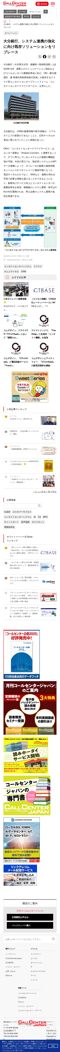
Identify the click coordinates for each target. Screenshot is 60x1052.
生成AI (7, 511)
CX (39, 516)
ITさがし (21, 1001)
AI (35, 516)
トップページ (10, 954)
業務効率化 (9, 526)
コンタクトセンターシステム (17, 266)
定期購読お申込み (20, 917)
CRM (23, 271)
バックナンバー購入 (21, 925)
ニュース (36, 16)
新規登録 (43, 4)
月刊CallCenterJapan (13, 958)
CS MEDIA (9, 962)
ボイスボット (38, 521)
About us (8, 975)
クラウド (38, 266)
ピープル (22, 11)
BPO (45, 516)
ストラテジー (10, 11)
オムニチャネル (11, 271)
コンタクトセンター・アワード (30, 1010)
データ (26, 16)
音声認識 (25, 521)
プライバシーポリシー (49, 1025)
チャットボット (11, 521)
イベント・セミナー (13, 966)
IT (45, 11)
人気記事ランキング (17, 409)
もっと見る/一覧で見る (46, 491)
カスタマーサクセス (12, 16)
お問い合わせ (10, 971)
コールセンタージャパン (27, 993)
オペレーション (35, 11)
